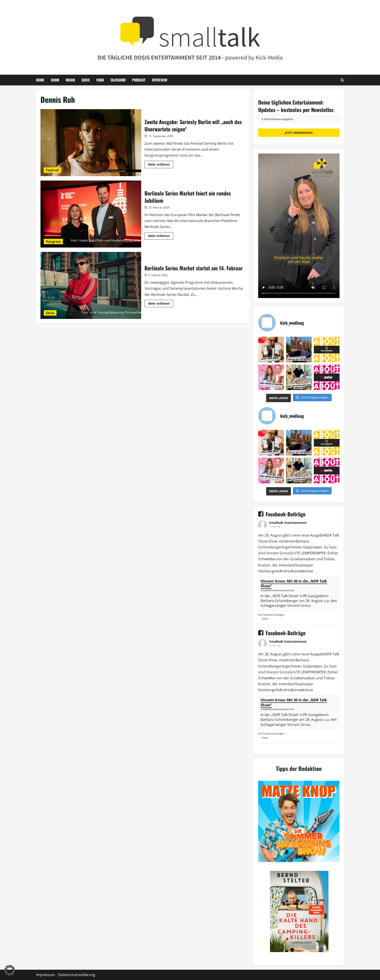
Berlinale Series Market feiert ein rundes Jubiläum (90, 214)
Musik (70, 80)
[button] (9, 970)
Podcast (138, 80)
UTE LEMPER (304, 553)
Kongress (53, 241)
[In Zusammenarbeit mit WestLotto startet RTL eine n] (271, 349)
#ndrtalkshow (291, 571)
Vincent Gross (277, 553)
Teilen (265, 618)
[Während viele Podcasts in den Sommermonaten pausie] (271, 377)
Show (55, 80)
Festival (52, 170)
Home (40, 80)
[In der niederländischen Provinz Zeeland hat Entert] (299, 377)
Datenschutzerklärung (76, 974)
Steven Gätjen (302, 547)
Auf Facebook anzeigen (271, 614)
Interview (159, 80)
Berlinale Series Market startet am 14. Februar (90, 285)
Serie (86, 80)
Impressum (45, 974)
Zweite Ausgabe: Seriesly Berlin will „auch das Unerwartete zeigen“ (90, 142)
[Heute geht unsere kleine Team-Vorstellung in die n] (327, 377)
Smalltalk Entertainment (288, 523)
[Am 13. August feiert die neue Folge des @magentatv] (299, 349)
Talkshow (118, 80)
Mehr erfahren (160, 165)
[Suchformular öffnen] (342, 80)
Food (100, 80)
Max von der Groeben (287, 559)
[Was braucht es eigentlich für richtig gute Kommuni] (327, 349)
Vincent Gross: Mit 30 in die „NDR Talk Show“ (294, 583)
